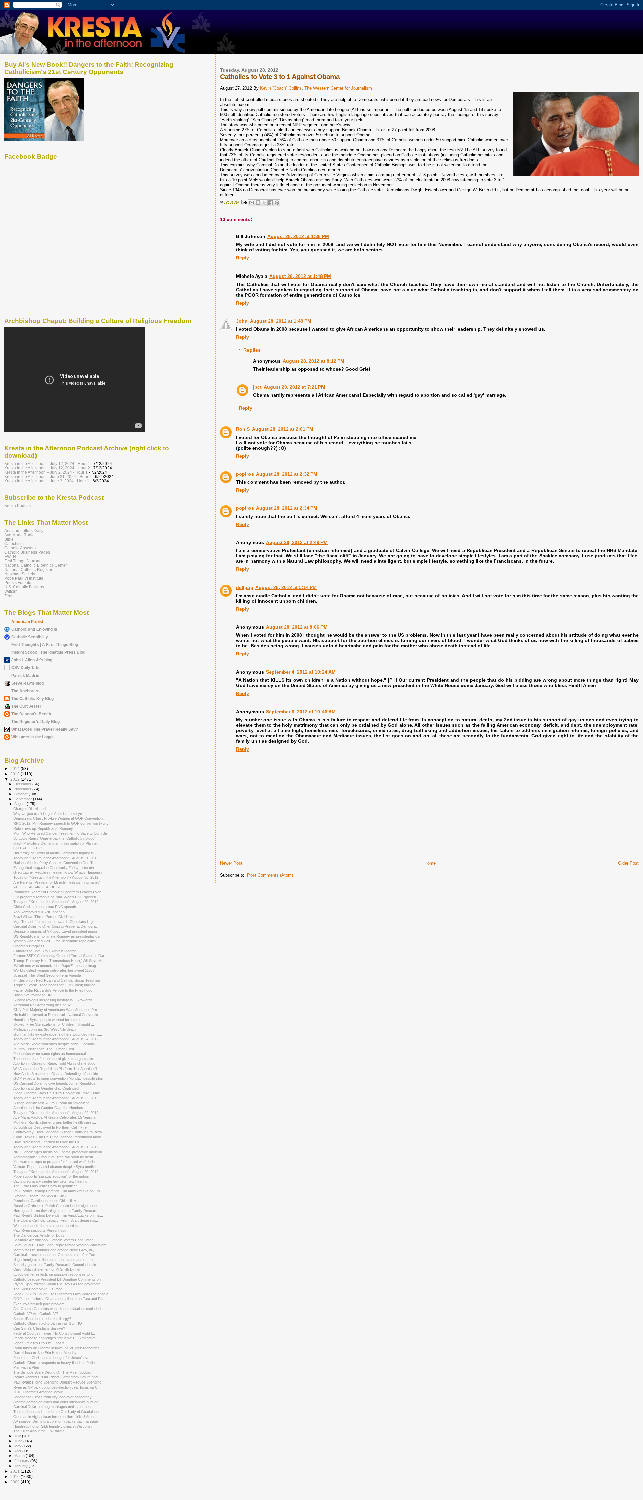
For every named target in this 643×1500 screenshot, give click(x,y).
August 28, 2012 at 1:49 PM (280, 321)
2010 (15, 1476)
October (21, 794)
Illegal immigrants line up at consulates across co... (54, 1260)
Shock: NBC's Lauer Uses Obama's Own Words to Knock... (62, 1294)
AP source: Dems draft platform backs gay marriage (55, 1421)
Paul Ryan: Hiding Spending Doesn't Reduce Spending (57, 1382)
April (18, 1451)
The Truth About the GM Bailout (38, 1431)
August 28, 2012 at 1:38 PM (298, 236)
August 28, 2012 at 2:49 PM (297, 542)
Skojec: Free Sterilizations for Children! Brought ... (53, 1024)
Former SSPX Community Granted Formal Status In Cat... (60, 956)
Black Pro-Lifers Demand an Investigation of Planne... (56, 843)
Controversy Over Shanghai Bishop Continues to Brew (57, 1132)
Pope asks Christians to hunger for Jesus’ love (51, 1358)
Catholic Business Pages (27, 552)
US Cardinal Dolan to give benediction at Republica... (55, 1083)
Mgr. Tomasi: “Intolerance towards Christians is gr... (55, 922)
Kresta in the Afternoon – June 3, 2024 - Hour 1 (46, 481)
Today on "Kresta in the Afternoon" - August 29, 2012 (55, 902)
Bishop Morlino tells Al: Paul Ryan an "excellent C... (54, 1103)
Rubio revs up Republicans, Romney (43, 828)
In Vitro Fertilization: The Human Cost (43, 1049)
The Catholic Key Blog (32, 698)
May (18, 1446)
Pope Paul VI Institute (23, 578)
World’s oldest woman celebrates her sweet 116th (53, 970)
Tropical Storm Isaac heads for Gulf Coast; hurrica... (55, 985)
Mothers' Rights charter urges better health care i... (54, 1122)
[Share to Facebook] (270, 202)
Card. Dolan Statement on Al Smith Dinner (47, 1269)
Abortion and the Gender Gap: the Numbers (48, 1108)
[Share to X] (264, 202)
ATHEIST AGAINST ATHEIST (37, 887)
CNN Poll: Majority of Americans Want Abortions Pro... (56, 1010)
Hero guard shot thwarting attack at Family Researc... (56, 1211)
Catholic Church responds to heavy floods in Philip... (55, 1363)
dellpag (244, 587)
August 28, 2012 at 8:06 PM (297, 627)
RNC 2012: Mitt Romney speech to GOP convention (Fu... (60, 823)
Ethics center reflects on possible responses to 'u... (54, 1274)
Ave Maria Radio (19, 535)
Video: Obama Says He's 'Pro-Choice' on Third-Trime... (58, 1093)
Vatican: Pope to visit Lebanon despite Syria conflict (54, 1167)
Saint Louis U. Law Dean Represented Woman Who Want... (61, 1245)
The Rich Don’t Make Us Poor (37, 1289)
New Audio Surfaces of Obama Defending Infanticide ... (57, 1074)
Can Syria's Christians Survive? (39, 1328)
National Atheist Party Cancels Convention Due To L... (56, 863)
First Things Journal (22, 561)
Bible (9, 539)
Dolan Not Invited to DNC (33, 995)
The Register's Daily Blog (35, 721)
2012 (15, 779)
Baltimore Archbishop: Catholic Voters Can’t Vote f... (54, 1240)
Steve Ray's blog (27, 683)
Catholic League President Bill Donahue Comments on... (58, 1279)
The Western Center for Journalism (338, 88)
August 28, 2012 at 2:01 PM (282, 429)
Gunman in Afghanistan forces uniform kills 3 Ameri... (55, 1417)
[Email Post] (244, 202)
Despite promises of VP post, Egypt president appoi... (56, 931)
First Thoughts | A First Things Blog (44, 644)
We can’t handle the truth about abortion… (47, 1225)
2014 (15, 768)
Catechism (14, 543)
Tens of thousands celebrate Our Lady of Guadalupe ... (58, 1412)
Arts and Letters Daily (23, 530)
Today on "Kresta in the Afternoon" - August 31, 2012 (55, 858)
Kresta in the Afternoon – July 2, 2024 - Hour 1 (46, 472)
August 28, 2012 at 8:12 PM (313, 361)
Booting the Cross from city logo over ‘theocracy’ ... (54, 1397)
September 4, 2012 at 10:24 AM (301, 672)
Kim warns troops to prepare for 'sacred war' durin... (55, 1162)
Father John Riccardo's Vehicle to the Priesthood (52, 990)
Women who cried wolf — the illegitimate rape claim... (56, 941)
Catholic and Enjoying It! (34, 629)
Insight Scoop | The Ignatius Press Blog (48, 652)
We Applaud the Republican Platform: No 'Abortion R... (56, 1069)
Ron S (243, 429)
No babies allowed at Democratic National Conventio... (57, 1015)
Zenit (8, 596)
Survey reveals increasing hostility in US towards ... (55, 1000)
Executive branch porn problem (38, 1304)
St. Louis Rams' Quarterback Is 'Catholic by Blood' (54, 838)
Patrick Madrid (25, 675)
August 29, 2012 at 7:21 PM (294, 387)
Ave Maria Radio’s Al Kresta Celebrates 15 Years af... (56, 1117)
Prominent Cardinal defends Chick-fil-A (44, 1201)
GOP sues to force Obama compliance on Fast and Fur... (59, 1299)
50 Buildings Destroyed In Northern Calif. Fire (50, 1127)
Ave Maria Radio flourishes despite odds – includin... (55, 1044)
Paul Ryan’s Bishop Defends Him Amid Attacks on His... (58, 1191)
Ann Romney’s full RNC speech (39, 912)
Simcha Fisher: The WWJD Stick (40, 1196)
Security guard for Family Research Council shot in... (56, 1265)
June (18, 1441)
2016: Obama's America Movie (38, 1392)
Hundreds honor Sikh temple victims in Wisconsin (53, 1426)
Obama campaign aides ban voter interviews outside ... (57, 1402)
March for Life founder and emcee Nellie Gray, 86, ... (55, 1250)
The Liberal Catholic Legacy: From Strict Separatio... (55, 1220)
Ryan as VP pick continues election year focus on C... (57, 1387)
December (23, 784)
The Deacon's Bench (31, 714)
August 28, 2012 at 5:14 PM (286, 587)
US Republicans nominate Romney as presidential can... (58, 936)
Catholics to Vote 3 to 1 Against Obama (44, 951)
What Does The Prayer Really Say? (44, 729)
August (20, 804)
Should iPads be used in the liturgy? (42, 1319)
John (242, 321)
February (22, 1461)
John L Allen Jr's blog (31, 660)
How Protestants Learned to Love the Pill (46, 1142)
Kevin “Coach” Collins (281, 88)
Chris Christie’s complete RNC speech (44, 907)
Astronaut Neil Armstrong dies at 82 (42, 1005)
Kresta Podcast (18, 505)
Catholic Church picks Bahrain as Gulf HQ (47, 1323)
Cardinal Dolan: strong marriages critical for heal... (53, 1407)
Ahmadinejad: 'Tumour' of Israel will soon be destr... (54, 1157)
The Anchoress (26, 691)
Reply (242, 257)
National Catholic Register (28, 569)
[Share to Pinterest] (277, 202)
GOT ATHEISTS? (27, 848)
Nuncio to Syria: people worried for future (46, 1020)
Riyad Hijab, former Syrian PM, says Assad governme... (58, 1284)
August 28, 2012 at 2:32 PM (286, 474)
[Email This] (251, 202)
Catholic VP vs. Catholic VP (35, 1314)
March (20, 1456)
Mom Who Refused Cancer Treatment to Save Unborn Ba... (61, 833)
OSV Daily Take (26, 667)
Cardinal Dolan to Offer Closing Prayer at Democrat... (56, 926)
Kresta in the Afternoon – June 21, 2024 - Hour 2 (48, 476)
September (23, 799)
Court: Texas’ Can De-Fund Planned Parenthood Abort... (58, 1137)
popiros (245, 474)
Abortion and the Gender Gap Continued (46, 1088)
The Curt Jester (26, 706)
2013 (15, 774)
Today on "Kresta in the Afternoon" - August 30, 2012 (55, 877)
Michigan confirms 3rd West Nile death (44, 1029)
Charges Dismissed (29, 809)
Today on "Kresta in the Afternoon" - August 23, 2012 (55, 1098)
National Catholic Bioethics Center (35, 565)
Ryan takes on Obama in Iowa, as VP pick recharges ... (58, 1348)
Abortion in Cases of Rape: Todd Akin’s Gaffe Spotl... (55, 1063)
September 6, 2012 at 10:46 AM (301, 711)
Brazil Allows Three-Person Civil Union (44, 917)
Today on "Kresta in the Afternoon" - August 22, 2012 (55, 1113)
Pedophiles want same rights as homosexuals (50, 1054)
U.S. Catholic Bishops (24, 587)
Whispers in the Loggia (33, 737)
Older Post (628, 863)
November (23, 789)
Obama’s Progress (28, 946)
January (21, 1466)
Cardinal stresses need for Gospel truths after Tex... (55, 1255)
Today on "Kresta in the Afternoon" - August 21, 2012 (55, 1147)
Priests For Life (17, 582)
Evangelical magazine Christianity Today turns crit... (55, 868)
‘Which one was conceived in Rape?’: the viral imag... (56, 966)
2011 (15, 1471)
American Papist (27, 621)
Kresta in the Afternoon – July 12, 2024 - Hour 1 (47, 463)
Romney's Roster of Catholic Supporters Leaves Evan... (58, 892)
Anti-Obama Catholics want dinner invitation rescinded (57, 1309)
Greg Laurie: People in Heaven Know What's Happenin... (59, 872)
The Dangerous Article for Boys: (39, 1235)
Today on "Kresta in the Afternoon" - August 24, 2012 (55, 1039)
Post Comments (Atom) (270, 875)
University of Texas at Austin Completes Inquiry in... (55, 853)
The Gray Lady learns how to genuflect (45, 1186)
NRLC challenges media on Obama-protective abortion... (59, 1152)
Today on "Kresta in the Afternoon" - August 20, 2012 (55, 1172)
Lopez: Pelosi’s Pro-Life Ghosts (39, 1343)
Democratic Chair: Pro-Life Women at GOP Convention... (59, 818)
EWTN (10, 556)
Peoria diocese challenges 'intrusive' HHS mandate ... (56, 1338)
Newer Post (231, 863)
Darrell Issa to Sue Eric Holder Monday (45, 1353)
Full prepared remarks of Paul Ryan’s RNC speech (54, 897)
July (18, 1436)
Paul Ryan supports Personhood (39, 1230)
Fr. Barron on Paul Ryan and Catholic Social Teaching (56, 980)
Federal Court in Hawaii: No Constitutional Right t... (54, 1333)
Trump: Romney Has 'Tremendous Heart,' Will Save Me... (59, 961)
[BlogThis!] (258, 202)
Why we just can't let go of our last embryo (47, 814)
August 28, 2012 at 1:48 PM (300, 276)
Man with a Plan (26, 1367)
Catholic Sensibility (29, 637)
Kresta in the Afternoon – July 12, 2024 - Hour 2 (47, 468)
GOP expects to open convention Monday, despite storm (59, 1078)
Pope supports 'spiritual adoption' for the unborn (51, 1176)
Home (430, 863)
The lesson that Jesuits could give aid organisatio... (54, 1059)
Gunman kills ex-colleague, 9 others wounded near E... (57, 1034)
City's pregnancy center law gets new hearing (50, 1181)
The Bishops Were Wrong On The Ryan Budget (52, 1372)
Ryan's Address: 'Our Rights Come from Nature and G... (59, 1377)
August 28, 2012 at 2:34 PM (286, 508)
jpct (257, 387)
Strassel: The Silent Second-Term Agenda (47, 975)
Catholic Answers (20, 548)
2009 (15, 1482)
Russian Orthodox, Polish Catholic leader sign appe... (56, 1206)
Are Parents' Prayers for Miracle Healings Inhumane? (56, 882)
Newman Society (19, 574)
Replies (252, 350)
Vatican (11, 591)
